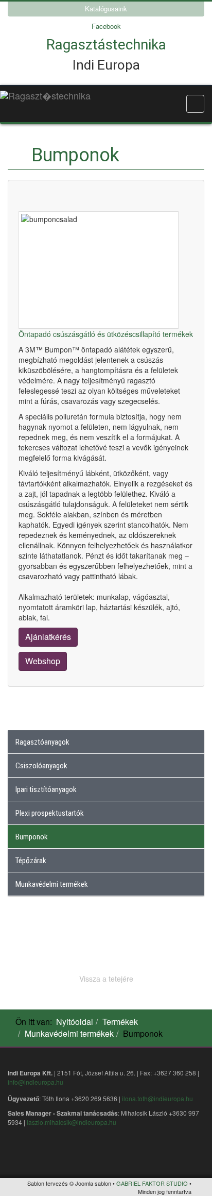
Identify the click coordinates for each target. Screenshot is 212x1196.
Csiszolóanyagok (41, 765)
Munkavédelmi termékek (51, 884)
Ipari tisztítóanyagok (46, 789)
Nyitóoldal (74, 1021)
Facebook (106, 26)
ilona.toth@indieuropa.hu (157, 1098)
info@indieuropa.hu (35, 1081)
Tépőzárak (30, 860)
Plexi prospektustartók (49, 813)
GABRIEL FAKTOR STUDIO (152, 1183)
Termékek (120, 1021)
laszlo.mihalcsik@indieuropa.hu (71, 1122)
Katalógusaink (106, 8)
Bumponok (31, 836)
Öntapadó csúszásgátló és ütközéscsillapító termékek (106, 334)
